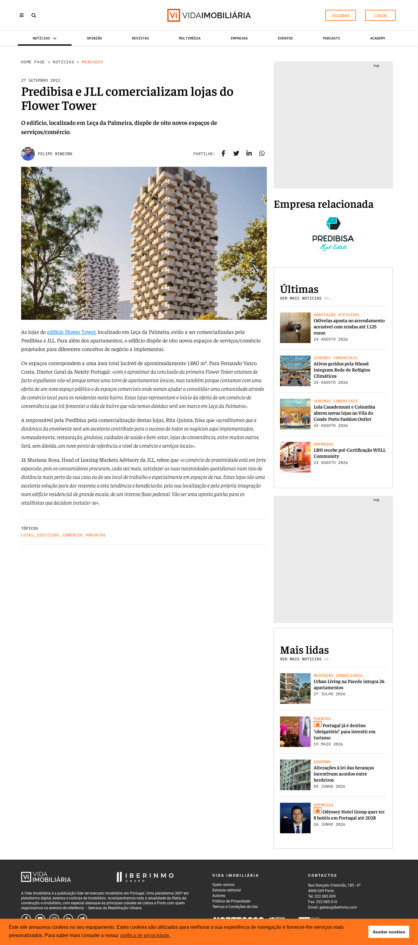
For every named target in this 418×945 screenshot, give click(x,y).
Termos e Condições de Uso (235, 907)
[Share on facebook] (223, 154)
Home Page (33, 62)
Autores (218, 896)
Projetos (96, 535)
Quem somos (223, 885)
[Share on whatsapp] (262, 154)
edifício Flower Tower (71, 331)
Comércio (72, 535)
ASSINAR (340, 15)
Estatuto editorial (226, 890)
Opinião (94, 38)
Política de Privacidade (231, 901)
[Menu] (21, 15)
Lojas (27, 535)
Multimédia (189, 38)
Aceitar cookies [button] (389, 931)
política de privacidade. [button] (145, 935)
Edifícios (48, 535)
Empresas (239, 38)
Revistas (140, 38)
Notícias (63, 62)
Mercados (92, 62)
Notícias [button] (41, 38)
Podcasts (331, 38)
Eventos (285, 38)
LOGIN (380, 15)
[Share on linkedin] (249, 154)
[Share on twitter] (236, 154)
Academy (377, 38)
